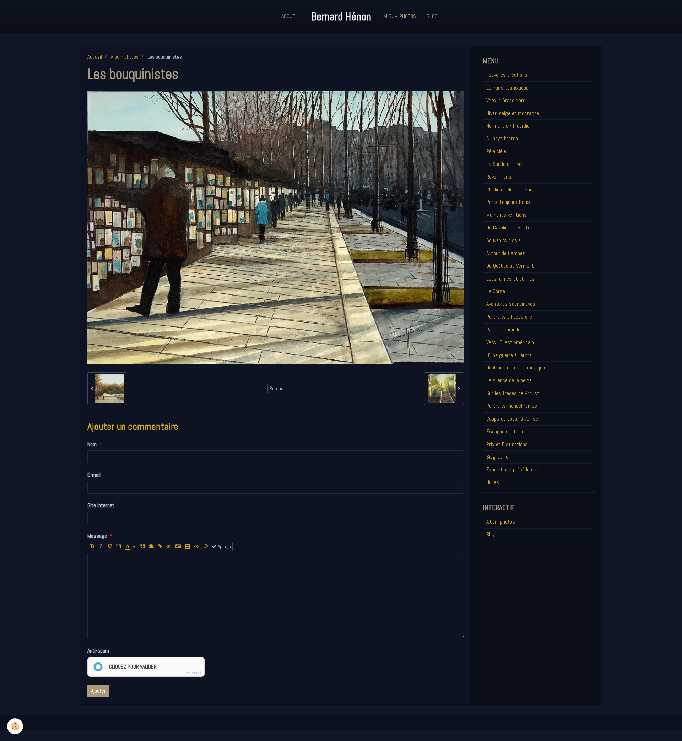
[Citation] (142, 546)
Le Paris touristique (507, 87)
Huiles (492, 482)
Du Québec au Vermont (510, 266)
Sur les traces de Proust (512, 393)
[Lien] (160, 546)
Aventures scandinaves (510, 304)
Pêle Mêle (496, 151)
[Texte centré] (151, 546)
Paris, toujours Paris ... (510, 202)
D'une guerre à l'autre (509, 355)
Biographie (497, 456)
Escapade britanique (507, 431)
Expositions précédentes (513, 469)
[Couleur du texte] (130, 546)
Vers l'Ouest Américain (510, 342)
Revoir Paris (499, 176)
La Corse (495, 291)
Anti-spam (98, 650)
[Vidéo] (187, 546)
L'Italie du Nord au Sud (509, 189)
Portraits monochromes (511, 406)
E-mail (94, 474)
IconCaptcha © (194, 673)
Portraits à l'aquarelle (509, 316)
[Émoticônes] (205, 546)
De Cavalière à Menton (509, 227)
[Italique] (100, 546)
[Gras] (92, 546)
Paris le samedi (502, 329)
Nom (92, 444)
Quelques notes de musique (515, 367)
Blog (432, 16)
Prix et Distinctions (507, 444)
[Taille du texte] (118, 546)
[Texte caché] (169, 546)
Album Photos (400, 16)
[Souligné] (109, 546)
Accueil (290, 16)
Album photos (125, 57)
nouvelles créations (506, 75)
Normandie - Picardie (508, 125)
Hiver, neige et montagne (512, 113)
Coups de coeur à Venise (512, 418)
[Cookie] (15, 726)
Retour (275, 388)
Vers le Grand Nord (505, 100)
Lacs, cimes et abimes (510, 278)
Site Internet (100, 505)
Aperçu (224, 546)
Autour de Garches (505, 253)
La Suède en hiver (504, 164)
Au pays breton (502, 138)
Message (97, 536)
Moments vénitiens (506, 214)
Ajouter (98, 690)
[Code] (196, 546)
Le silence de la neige (509, 380)
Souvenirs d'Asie (503, 240)
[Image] (178, 546)
